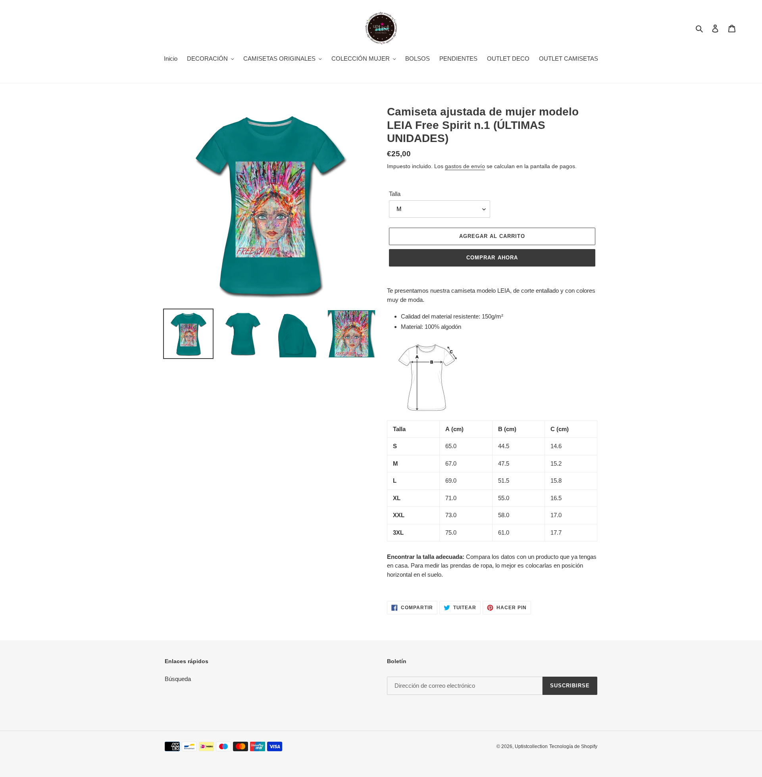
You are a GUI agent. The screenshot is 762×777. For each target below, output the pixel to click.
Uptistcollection (531, 746)
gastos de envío (465, 166)
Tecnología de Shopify (573, 746)
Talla (394, 193)
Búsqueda (178, 678)
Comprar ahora (492, 258)
